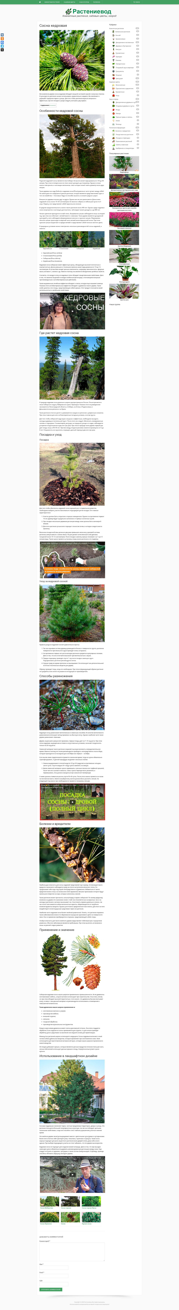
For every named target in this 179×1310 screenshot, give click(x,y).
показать (52, 105)
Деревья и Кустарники (123, 46)
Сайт (41, 1281)
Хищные (119, 75)
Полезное (96, 2)
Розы (117, 96)
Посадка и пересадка (123, 138)
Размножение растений (124, 141)
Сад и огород (84, 2)
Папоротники (120, 64)
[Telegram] (2, 46)
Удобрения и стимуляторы (125, 148)
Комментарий (44, 1241)
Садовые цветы (69, 2)
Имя (41, 1264)
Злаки (118, 121)
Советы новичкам (122, 145)
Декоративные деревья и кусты (126, 102)
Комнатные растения (52, 2)
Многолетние (120, 85)
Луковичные (120, 53)
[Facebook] (2, 42)
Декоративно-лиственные (125, 42)
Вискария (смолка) (124, 228)
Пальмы (118, 60)
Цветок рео (124, 300)
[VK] (2, 35)
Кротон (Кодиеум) (124, 246)
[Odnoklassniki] (2, 38)
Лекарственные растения (124, 134)
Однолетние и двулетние (124, 88)
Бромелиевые (120, 39)
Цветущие (119, 78)
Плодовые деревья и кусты (125, 106)
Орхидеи (119, 57)
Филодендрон (124, 282)
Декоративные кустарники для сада (124, 190)
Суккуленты (120, 71)
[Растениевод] (89, 12)
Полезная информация (117, 128)
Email (41, 1272)
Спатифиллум (124, 264)
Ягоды (118, 110)
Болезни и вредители (123, 131)
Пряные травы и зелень (124, 117)
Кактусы (118, 49)
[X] (2, 50)
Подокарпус (124, 172)
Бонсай (118, 35)
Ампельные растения (122, 31)
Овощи (118, 113)
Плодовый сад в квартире (125, 67)
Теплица (118, 124)
